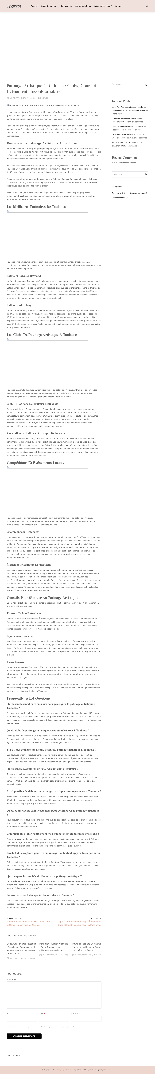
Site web (74, 1014)
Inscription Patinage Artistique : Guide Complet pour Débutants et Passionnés (53, 947)
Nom (9, 1014)
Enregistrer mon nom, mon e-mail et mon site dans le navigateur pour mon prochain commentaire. (43, 1027)
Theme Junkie (108, 1070)
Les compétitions (83, 6)
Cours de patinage (49, 6)
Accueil (34, 6)
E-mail (42, 1014)
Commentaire (13, 979)
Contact (118, 6)
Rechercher (117, 84)
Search (146, 174)
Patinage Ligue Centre (63, 1070)
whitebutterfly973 (18, 98)
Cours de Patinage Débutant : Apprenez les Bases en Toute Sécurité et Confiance (86, 947)
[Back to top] (152, 1071)
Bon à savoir (66, 6)
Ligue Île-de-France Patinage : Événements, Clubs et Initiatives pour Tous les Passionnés (79, 923)
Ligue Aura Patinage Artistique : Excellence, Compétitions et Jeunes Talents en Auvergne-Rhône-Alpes (130, 110)
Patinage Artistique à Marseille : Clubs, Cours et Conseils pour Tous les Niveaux (29, 923)
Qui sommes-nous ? (103, 6)
